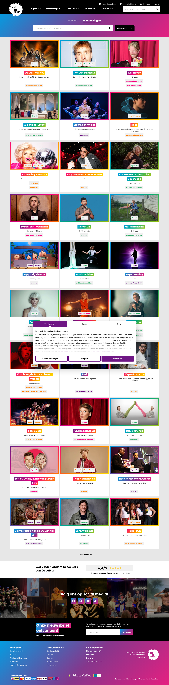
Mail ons (90, 654)
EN (159, 4)
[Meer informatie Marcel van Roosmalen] (34, 217)
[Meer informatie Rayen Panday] (134, 265)
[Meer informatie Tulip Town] (134, 523)
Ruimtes (50, 658)
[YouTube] (88, 601)
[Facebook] (73, 601)
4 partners (63, 351)
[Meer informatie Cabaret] (34, 315)
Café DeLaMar (73, 9)
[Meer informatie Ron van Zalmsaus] (84, 65)
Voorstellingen (53, 9)
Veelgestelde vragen (18, 658)
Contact (13, 655)
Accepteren (117, 359)
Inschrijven (127, 632)
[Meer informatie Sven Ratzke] (134, 315)
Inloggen (14, 661)
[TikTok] (95, 601)
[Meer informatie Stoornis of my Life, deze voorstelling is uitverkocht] (84, 116)
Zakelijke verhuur (109, 4)
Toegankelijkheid (129, 4)
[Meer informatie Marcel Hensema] (134, 217)
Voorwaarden (143, 679)
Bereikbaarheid (16, 651)
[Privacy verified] (79, 675)
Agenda (35, 9)
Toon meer (84, 555)
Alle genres (121, 28)
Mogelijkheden (52, 661)
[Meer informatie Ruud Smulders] (84, 265)
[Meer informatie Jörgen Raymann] (134, 369)
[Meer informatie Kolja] (134, 116)
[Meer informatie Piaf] (84, 369)
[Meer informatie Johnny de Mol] (84, 523)
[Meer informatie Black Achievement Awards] (134, 471)
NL (155, 4)
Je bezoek (90, 9)
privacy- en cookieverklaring (53, 635)
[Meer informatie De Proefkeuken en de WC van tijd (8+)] (34, 523)
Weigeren (84, 359)
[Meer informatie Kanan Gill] (84, 217)
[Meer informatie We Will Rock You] (34, 65)
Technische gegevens (18, 665)
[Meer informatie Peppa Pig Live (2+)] (34, 265)
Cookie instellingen (50, 359)
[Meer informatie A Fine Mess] (34, 421)
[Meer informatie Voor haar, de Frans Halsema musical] (34, 369)
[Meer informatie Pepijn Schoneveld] (84, 471)
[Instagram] (81, 601)
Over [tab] (119, 324)
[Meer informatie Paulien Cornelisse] (84, 421)
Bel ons (89, 658)
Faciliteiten (51, 665)
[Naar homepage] (16, 9)
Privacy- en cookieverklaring (103, 351)
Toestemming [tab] (49, 324)
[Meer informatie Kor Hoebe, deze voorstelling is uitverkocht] (134, 65)
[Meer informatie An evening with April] (34, 167)
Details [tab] (84, 324)
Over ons (106, 9)
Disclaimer (155, 679)
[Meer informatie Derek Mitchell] (134, 421)
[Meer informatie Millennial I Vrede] (34, 116)
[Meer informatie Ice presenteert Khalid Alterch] (84, 167)
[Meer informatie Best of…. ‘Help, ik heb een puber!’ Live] (34, 471)
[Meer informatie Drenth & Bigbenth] (84, 315)
